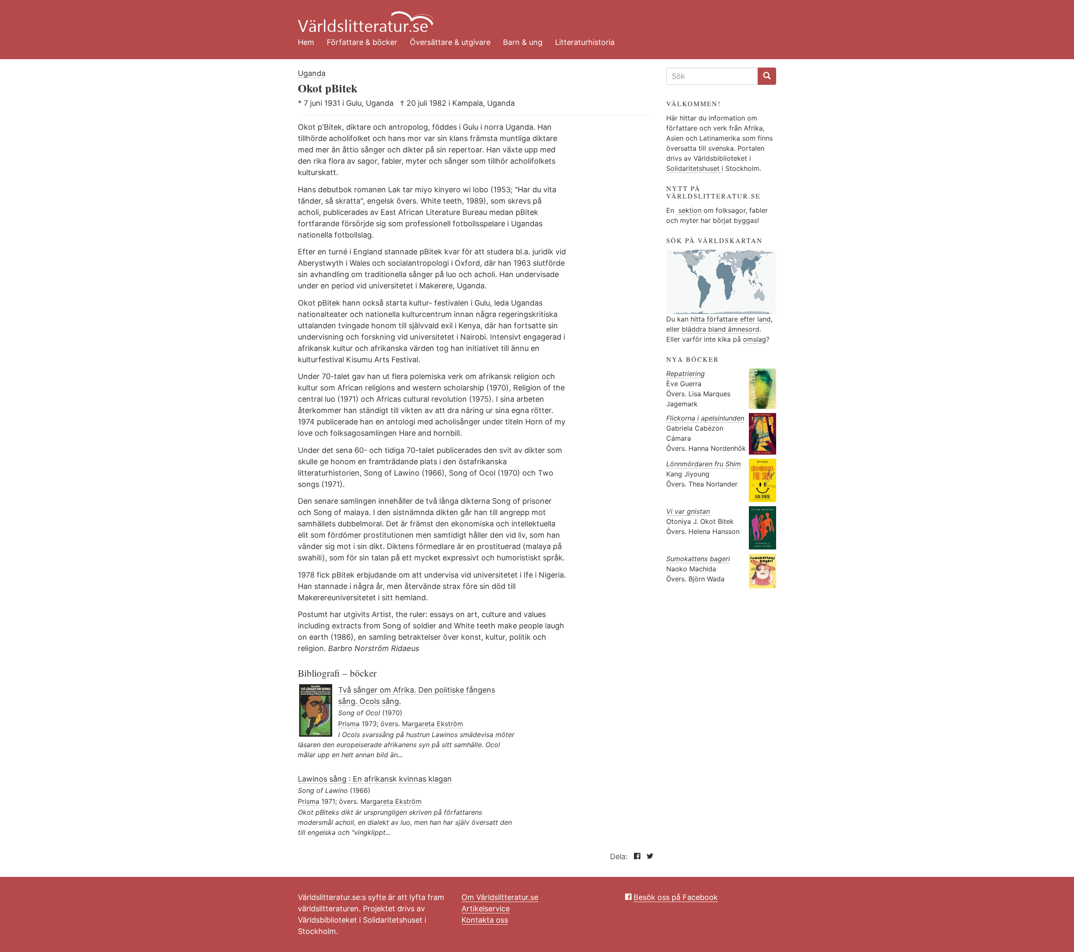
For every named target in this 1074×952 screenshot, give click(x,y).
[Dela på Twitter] (648, 856)
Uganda (312, 73)
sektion (688, 210)
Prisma (349, 723)
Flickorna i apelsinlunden (705, 418)
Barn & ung (522, 42)
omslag (754, 339)
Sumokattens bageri (698, 558)
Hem (306, 42)
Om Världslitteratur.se (499, 897)
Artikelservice (485, 908)
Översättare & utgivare (450, 42)
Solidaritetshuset (694, 168)
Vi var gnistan (688, 511)
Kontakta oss (484, 919)
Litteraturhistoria (585, 42)
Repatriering (685, 373)
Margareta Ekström (432, 723)
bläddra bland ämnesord (720, 329)
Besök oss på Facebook (675, 897)
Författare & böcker (362, 42)
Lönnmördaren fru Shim (703, 464)
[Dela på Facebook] (635, 856)
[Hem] (531, 16)
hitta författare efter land (731, 319)
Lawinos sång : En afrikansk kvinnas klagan (375, 778)
